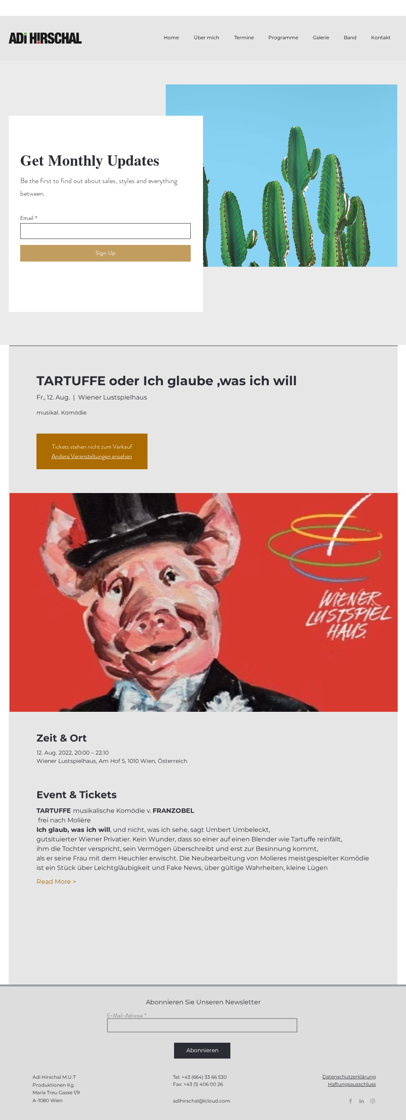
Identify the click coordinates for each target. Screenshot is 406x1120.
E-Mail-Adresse (125, 1015)
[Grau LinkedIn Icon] (361, 1101)
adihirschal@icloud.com (201, 1101)
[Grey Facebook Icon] (350, 1101)
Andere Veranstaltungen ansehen (92, 456)
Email (26, 218)
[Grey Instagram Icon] (373, 1101)
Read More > (56, 881)
